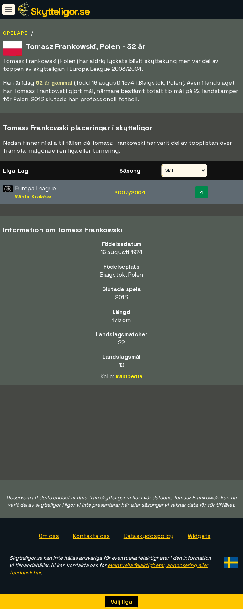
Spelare (15, 33)
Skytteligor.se (60, 11)
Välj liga (121, 601)
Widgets (199, 535)
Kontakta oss (91, 535)
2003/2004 (130, 192)
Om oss (49, 535)
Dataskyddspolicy (149, 535)
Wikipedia (129, 376)
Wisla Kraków (33, 196)
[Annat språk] (230, 560)
